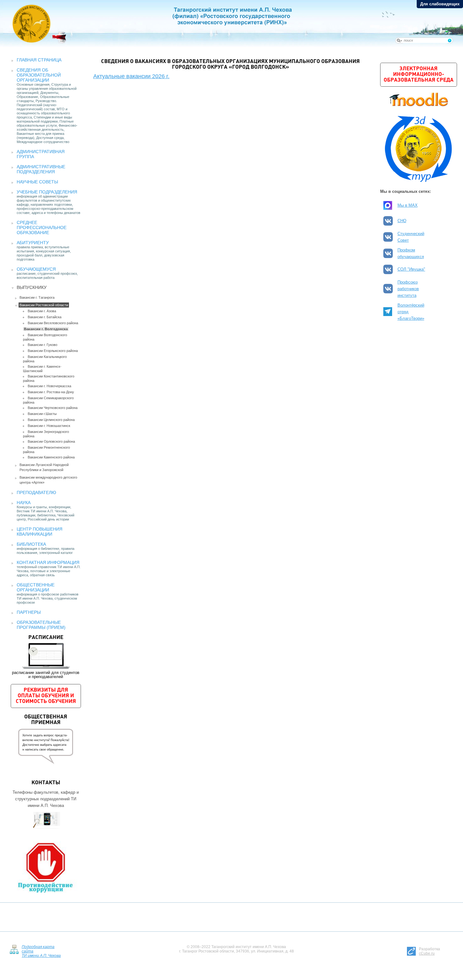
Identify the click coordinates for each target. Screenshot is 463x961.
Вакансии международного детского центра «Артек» (48, 479)
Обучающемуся (36, 269)
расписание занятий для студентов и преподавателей (45, 657)
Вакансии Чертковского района (52, 408)
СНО (401, 220)
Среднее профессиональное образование (41, 227)
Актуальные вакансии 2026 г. (131, 76)
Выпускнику (32, 287)
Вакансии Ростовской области (44, 305)
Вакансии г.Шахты (42, 414)
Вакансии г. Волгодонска (46, 329)
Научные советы (37, 181)
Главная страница (39, 59)
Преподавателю (36, 492)
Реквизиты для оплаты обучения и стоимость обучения (46, 696)
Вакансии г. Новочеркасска (49, 386)
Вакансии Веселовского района (53, 323)
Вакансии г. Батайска (44, 317)
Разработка (429, 951)
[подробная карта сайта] (14, 949)
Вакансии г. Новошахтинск (49, 426)
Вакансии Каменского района (51, 457)
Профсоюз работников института (408, 289)
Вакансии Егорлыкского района (53, 351)
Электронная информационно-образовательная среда (419, 74)
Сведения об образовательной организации (39, 75)
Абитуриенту (33, 242)
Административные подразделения (41, 169)
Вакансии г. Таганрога (37, 297)
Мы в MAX (407, 205)
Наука (24, 502)
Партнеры (29, 612)
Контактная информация (48, 562)
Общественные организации (35, 587)
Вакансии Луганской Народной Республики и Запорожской (44, 467)
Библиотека (31, 544)
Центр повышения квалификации (39, 532)
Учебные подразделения (47, 191)
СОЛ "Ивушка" (411, 269)
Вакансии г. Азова (42, 311)
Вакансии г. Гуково (42, 345)
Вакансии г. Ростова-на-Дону (51, 392)
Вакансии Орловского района (51, 441)
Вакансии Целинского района (51, 420)
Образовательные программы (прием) (41, 625)
